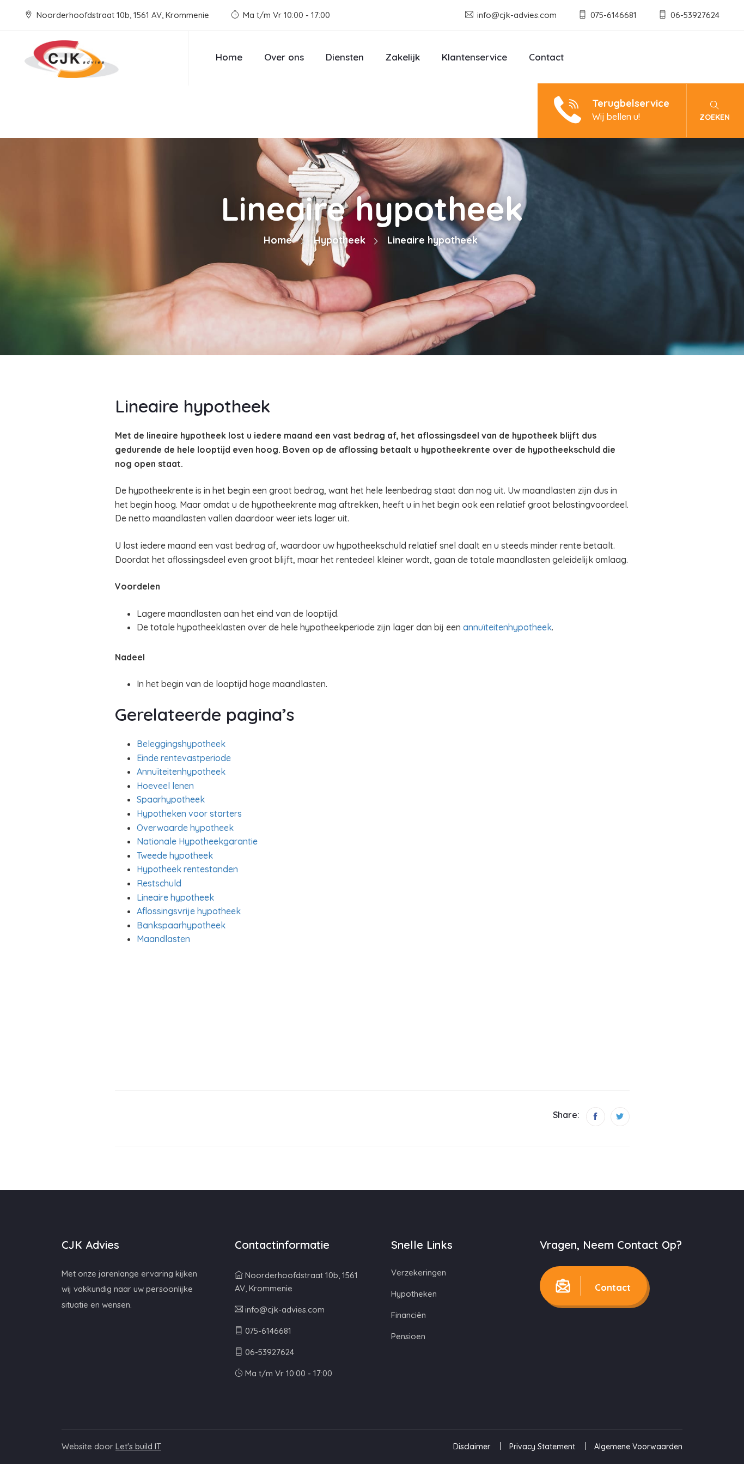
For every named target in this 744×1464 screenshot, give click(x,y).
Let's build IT (138, 1446)
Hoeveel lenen (165, 785)
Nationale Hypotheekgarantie (197, 841)
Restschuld (159, 883)
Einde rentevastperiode (184, 757)
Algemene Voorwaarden (638, 1446)
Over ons (284, 57)
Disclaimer (471, 1446)
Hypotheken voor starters (189, 813)
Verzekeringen (418, 1272)
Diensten (345, 57)
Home (229, 57)
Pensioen (408, 1336)
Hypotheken (414, 1294)
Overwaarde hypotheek (185, 827)
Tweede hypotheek (175, 855)
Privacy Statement (542, 1446)
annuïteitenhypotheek (507, 627)
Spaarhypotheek (171, 799)
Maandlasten (163, 938)
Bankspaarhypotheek (181, 925)
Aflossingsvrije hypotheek (189, 911)
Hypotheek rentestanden (187, 869)
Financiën (408, 1315)
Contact (546, 57)
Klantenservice (474, 57)
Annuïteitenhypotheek (181, 771)
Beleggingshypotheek (181, 743)
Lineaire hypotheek (175, 897)
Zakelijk (403, 57)
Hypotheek (339, 240)
